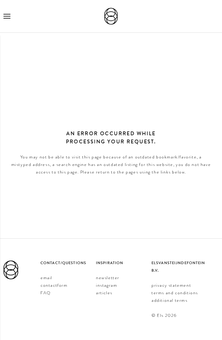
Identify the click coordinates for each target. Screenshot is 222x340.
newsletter (107, 278)
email (46, 278)
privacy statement (171, 285)
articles (104, 293)
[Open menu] (6, 16)
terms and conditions (174, 293)
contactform (54, 285)
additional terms (169, 300)
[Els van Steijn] (110, 16)
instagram (106, 285)
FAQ (45, 293)
